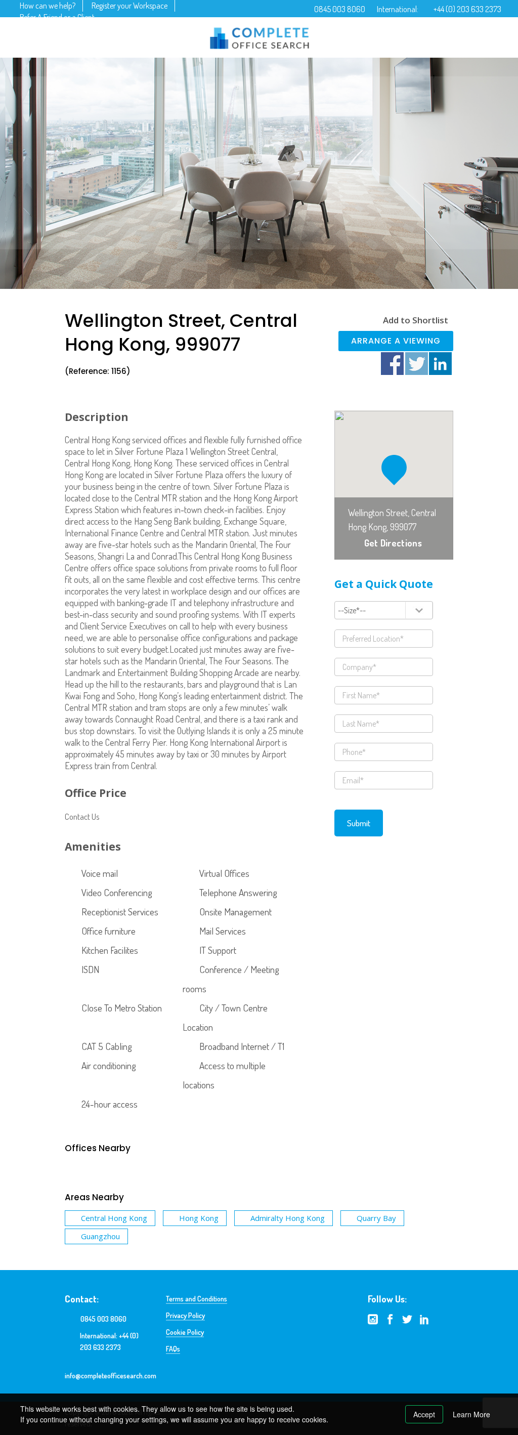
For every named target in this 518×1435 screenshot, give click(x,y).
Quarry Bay (376, 1218)
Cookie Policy (185, 1332)
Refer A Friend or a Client (57, 17)
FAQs (173, 1348)
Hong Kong (199, 1218)
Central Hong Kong (114, 1218)
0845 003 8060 (339, 9)
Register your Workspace (129, 6)
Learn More (471, 1414)
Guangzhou (100, 1236)
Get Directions (393, 542)
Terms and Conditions (196, 1298)
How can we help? (47, 6)
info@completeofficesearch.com (110, 1375)
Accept (424, 1414)
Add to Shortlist (415, 320)
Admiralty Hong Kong (287, 1218)
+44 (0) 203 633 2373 (467, 9)
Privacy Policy (185, 1315)
